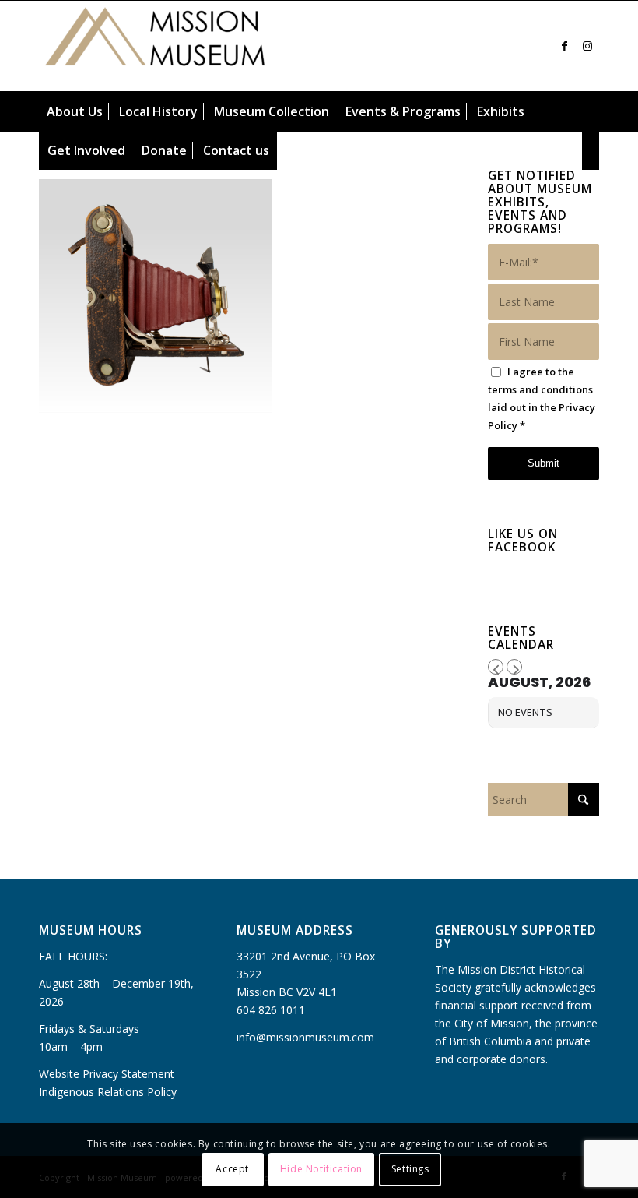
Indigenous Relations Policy (108, 1091)
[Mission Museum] (155, 46)
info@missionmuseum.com (305, 1037)
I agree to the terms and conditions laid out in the (541, 398)
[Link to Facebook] (564, 46)
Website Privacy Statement (106, 1073)
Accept (232, 1168)
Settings (410, 1168)
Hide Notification (321, 1168)
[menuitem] (74, 111)
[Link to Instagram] (587, 46)
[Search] (591, 150)
